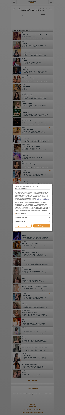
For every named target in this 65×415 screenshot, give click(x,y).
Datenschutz (28, 229)
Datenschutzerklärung (43, 199)
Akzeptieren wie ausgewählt (23, 226)
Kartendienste (20, 221)
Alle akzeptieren (42, 226)
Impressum (36, 229)
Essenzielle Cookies (22, 213)
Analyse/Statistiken (22, 217)
